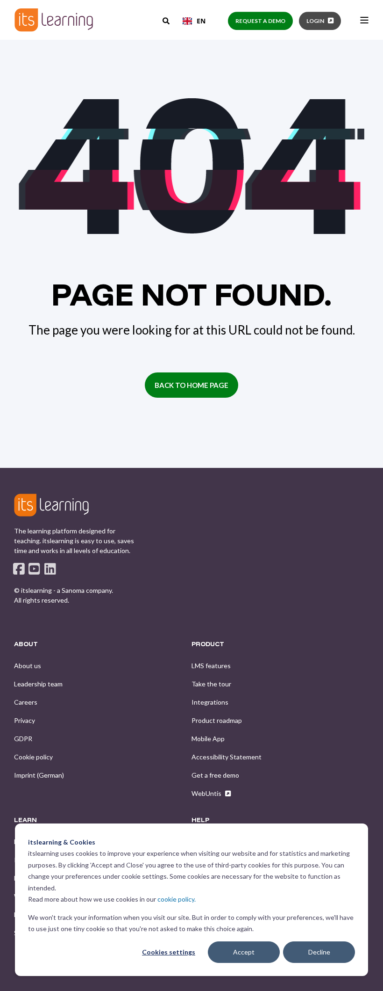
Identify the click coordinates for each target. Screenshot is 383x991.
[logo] (51, 505)
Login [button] (315, 20)
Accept (244, 952)
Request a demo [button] (260, 20)
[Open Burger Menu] (364, 20)
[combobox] (194, 21)
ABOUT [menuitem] (26, 644)
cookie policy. (176, 899)
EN (201, 20)
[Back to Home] (53, 19)
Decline (319, 952)
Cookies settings (168, 952)
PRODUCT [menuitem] (208, 644)
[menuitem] (27, 665)
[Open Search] (167, 20)
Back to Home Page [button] (191, 385)
